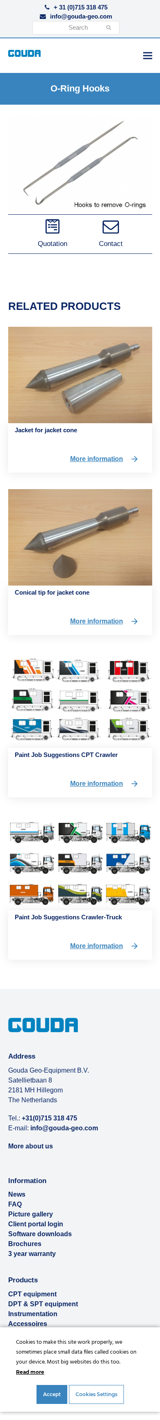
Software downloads (40, 1233)
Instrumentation (32, 1313)
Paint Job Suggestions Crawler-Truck (68, 917)
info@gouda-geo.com (81, 16)
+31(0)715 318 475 (49, 1118)
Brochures (24, 1243)
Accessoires (27, 1323)
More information (96, 458)
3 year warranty (32, 1253)
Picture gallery (30, 1214)
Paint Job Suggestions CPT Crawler (66, 754)
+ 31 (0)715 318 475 (80, 7)
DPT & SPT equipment (43, 1304)
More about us (30, 1146)
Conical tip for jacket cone (52, 592)
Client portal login (35, 1224)
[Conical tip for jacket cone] (80, 537)
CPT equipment (32, 1294)
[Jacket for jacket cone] (80, 374)
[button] (147, 55)
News (16, 1194)
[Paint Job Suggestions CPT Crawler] (80, 699)
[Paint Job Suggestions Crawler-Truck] (80, 861)
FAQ (15, 1204)
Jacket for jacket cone (46, 429)
